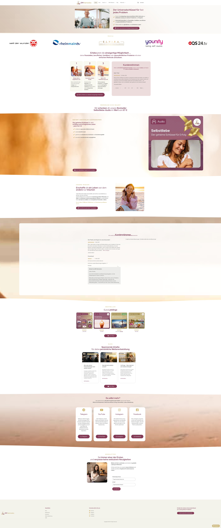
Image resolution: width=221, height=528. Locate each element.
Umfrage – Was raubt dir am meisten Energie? (127, 366)
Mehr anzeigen (106, 250)
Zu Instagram (119, 436)
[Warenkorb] (138, 2)
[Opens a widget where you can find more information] (216, 526)
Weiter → (142, 88)
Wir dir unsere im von (110, 109)
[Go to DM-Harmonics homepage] (84, 2)
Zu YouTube (101, 436)
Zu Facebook (137, 436)
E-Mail (113, 482)
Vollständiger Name (116, 476)
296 (138, 88)
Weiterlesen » (86, 381)
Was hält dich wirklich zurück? (107, 366)
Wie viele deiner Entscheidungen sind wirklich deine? (89, 367)
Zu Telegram (83, 436)
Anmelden (142, 2)
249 (125, 88)
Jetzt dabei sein (116, 489)
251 (132, 88)
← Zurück (117, 88)
